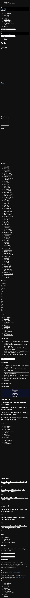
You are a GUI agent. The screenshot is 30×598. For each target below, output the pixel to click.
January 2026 (7, 173)
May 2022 (6, 242)
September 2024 (8, 197)
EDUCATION (7, 20)
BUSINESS (6, 15)
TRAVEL (6, 18)
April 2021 (6, 263)
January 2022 (7, 248)
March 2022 (7, 245)
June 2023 (6, 221)
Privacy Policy (7, 541)
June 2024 (6, 202)
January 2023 (7, 229)
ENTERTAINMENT (9, 23)
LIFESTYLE (7, 16)
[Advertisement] (15, 65)
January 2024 (7, 210)
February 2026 (7, 171)
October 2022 (7, 234)
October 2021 (7, 253)
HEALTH (6, 26)
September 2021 (8, 255)
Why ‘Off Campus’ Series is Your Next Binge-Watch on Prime (13, 518)
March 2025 (7, 187)
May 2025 (6, 184)
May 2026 (6, 168)
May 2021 (6, 261)
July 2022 (6, 239)
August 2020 (7, 275)
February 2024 (7, 208)
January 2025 (7, 191)
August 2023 (7, 218)
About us (6, 2)
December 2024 (8, 192)
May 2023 (6, 223)
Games (6, 323)
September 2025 (8, 178)
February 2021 (7, 266)
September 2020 (8, 274)
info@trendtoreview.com (14, 572)
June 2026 (6, 167)
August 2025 (7, 179)
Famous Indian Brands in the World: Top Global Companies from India (14, 527)
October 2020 (7, 272)
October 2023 (7, 215)
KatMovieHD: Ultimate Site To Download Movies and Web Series (14, 413)
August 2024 (7, 199)
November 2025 (8, 175)
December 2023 (8, 211)
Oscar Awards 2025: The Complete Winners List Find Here (13, 491)
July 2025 (6, 181)
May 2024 (6, 203)
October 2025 (7, 176)
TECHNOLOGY (8, 21)
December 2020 (8, 269)
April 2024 (6, 205)
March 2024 (7, 207)
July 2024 (6, 200)
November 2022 (8, 232)
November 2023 (8, 213)
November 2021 (8, 251)
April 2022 (6, 243)
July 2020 (6, 277)
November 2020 (8, 271)
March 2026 (7, 170)
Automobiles (7, 13)
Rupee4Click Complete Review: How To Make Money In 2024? (14, 418)
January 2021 (7, 267)
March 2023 (7, 226)
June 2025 (6, 183)
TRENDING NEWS (8, 335)
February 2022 (7, 247)
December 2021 (8, 250)
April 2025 (6, 186)
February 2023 (7, 227)
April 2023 (6, 224)
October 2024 (7, 195)
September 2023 (8, 216)
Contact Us (7, 539)
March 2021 (7, 264)
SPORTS (6, 24)
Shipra (4, 47)
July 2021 (6, 258)
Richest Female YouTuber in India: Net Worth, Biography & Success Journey (16, 351)
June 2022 (6, 240)
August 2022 (7, 237)
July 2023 (6, 219)
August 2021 (7, 256)
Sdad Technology (20, 577)
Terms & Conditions (9, 3)
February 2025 (7, 189)
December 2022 (8, 231)
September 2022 (8, 235)
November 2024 (8, 194)
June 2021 (6, 259)
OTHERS (6, 328)
